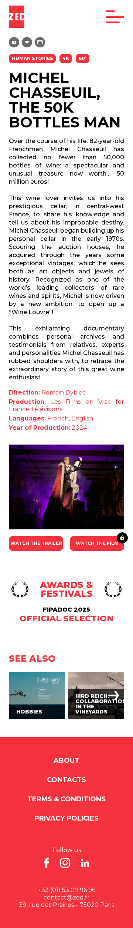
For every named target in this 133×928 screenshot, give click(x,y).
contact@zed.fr (67, 897)
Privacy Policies (66, 818)
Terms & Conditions (66, 799)
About (66, 760)
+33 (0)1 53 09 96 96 (66, 890)
